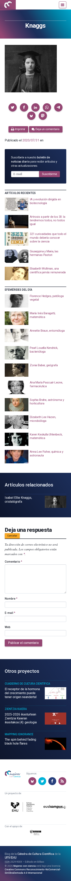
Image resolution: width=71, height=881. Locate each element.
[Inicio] (8, 4)
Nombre (11, 598)
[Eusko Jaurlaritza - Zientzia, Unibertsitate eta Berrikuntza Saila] (35, 833)
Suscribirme (49, 174)
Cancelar (12, 535)
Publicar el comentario (23, 643)
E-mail (10, 612)
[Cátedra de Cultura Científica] (23, 807)
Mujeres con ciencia (24, 866)
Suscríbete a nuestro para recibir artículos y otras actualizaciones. (34, 161)
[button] (12, 107)
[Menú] (62, 4)
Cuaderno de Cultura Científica (27, 683)
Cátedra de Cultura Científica (35, 853)
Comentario (13, 561)
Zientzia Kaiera (16, 709)
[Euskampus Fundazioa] (54, 807)
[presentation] (35, 204)
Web (7, 627)
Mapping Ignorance (19, 734)
